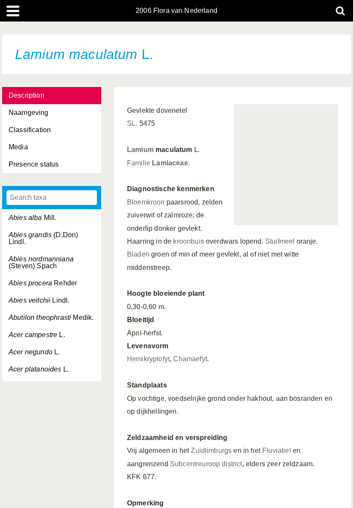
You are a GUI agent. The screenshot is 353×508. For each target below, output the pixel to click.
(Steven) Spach (41, 262)
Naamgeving (29, 112)
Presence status (34, 164)
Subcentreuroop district (206, 464)
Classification (30, 129)
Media (18, 147)
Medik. (51, 317)
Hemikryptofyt (148, 358)
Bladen (138, 254)
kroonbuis (188, 241)
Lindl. (39, 300)
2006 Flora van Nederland (176, 10)
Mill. (33, 217)
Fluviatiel (276, 450)
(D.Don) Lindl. (43, 238)
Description (26, 95)
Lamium (140, 149)
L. (37, 334)
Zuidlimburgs (211, 450)
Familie (157, 163)
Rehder (43, 283)
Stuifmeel (279, 241)
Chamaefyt (190, 358)
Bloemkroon (146, 202)
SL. (132, 123)
